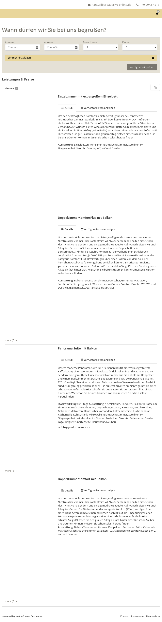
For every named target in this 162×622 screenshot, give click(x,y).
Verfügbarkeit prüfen (142, 67)
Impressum (137, 616)
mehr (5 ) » (11, 340)
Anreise (9, 42)
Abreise (48, 42)
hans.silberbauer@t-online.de (111, 5)
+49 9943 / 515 (149, 5)
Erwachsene (90, 42)
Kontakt (124, 616)
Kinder (126, 42)
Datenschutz (153, 616)
